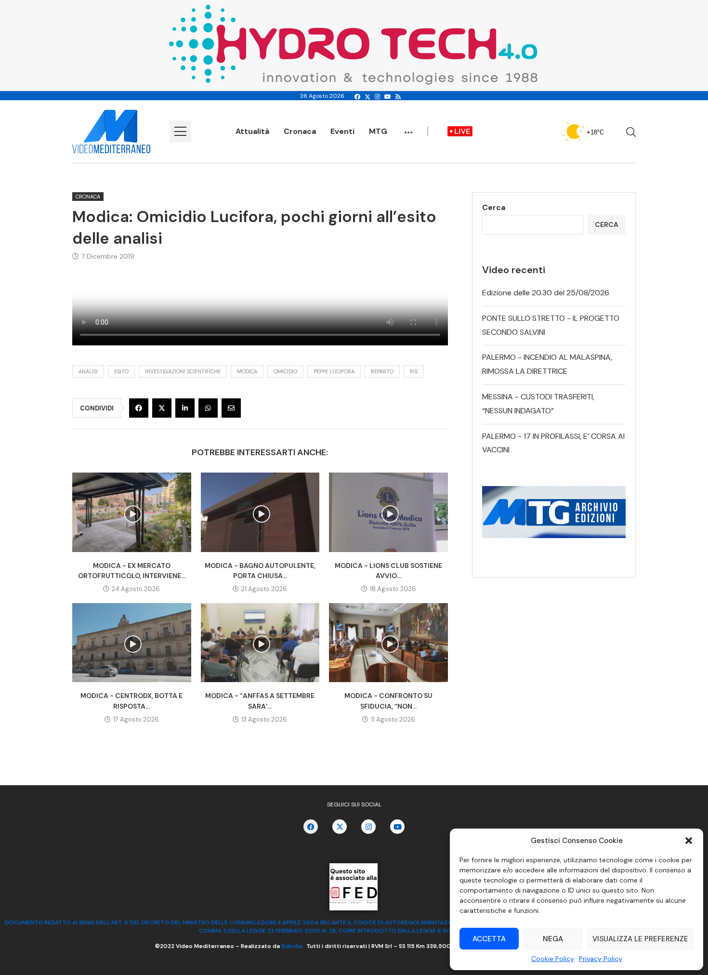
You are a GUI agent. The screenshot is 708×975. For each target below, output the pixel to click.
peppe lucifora (334, 371)
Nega (553, 939)
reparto (382, 371)
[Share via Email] (231, 408)
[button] (689, 840)
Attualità (252, 131)
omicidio (285, 371)
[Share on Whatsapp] (208, 408)
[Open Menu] (180, 131)
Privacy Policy (600, 958)
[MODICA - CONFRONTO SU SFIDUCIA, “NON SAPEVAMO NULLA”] (388, 642)
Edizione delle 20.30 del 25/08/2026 (545, 293)
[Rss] (398, 96)
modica (247, 371)
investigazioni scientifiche (183, 371)
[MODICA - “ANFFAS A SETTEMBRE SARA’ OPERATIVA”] (260, 642)
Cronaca (300, 131)
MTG (378, 131)
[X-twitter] (339, 826)
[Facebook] (357, 96)
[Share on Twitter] (161, 408)
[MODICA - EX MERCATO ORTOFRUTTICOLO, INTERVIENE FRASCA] (131, 512)
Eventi (342, 131)
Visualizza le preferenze (640, 939)
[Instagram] (377, 96)
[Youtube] (388, 96)
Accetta (489, 939)
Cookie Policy (552, 958)
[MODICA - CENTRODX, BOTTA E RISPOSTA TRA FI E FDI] (131, 642)
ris (414, 371)
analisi (88, 371)
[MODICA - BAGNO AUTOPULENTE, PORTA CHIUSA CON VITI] (260, 512)
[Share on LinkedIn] (185, 408)
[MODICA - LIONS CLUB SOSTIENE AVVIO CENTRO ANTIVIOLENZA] (388, 512)
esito (121, 371)
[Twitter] (367, 96)
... (408, 128)
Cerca (493, 207)
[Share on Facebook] (138, 408)
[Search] (631, 132)
